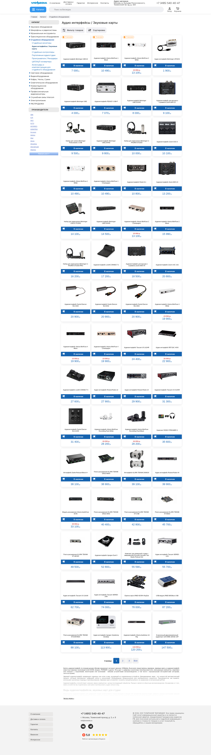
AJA (31, 118)
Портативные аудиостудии (43, 55)
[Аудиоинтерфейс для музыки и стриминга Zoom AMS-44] (136, 251)
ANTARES (33, 126)
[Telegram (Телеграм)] (91, 726)
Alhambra (33, 144)
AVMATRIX (34, 129)
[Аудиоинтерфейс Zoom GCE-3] (167, 128)
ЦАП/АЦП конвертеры (42, 62)
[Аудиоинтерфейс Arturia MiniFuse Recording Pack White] (106, 416)
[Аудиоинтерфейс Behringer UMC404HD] (106, 208)
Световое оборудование (42, 73)
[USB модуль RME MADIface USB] (167, 581)
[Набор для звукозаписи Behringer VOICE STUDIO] (75, 208)
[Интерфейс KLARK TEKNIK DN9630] (136, 458)
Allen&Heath (34, 147)
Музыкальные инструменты (43, 33)
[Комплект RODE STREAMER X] (167, 416)
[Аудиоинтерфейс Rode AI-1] (136, 168)
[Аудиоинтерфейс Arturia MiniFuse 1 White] (75, 168)
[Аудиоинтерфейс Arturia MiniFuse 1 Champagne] (106, 168)
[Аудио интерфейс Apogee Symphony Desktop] (106, 622)
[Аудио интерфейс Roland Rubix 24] (136, 376)
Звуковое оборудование (41, 27)
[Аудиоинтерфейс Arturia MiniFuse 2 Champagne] (136, 208)
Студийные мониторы (41, 43)
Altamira (33, 150)
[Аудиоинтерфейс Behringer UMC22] (75, 45)
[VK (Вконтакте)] (84, 726)
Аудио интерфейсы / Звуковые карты (44, 47)
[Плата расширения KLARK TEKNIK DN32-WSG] (106, 499)
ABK (31, 115)
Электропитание (38, 100)
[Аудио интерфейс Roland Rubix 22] (106, 376)
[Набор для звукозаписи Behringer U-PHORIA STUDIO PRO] (75, 251)
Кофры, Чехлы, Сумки (40, 79)
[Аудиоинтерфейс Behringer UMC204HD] (106, 128)
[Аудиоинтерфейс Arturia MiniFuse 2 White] (136, 45)
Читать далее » (68, 698)
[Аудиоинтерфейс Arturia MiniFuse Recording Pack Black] (136, 416)
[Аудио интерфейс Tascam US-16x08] (75, 581)
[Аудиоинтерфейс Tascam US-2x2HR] (136, 333)
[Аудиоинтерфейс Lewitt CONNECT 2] (106, 251)
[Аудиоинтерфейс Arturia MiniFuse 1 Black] (106, 45)
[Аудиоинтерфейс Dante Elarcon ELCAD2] (136, 291)
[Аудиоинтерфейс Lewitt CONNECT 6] (75, 376)
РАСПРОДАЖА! (37, 104)
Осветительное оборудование (44, 83)
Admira (32, 135)
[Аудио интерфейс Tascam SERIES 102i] (167, 541)
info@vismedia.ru (86, 721)
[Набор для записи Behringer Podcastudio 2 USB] (75, 128)
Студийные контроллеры (43, 52)
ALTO (32, 123)
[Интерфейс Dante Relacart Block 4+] (75, 458)
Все (135, 660)
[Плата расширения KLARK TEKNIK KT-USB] (136, 499)
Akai (31, 138)
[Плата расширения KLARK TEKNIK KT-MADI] (167, 499)
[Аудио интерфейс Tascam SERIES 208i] (106, 581)
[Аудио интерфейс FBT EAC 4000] (167, 333)
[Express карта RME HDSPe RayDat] (136, 581)
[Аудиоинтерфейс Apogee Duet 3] (106, 541)
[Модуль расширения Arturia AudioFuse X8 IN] (75, 499)
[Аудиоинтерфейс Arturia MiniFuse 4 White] (167, 291)
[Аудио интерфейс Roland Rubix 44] (167, 458)
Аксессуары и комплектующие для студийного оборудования (43, 67)
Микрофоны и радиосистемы (44, 30)
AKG (31, 120)
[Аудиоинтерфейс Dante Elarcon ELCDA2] (106, 291)
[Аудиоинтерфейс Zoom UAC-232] (167, 251)
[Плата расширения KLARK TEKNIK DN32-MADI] (106, 458)
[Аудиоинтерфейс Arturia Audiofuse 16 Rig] (136, 622)
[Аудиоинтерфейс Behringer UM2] (75, 87)
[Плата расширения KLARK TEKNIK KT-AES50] (75, 541)
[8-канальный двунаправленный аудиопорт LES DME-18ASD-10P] (167, 622)
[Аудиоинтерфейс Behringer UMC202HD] (136, 87)
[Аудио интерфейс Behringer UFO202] (167, 45)
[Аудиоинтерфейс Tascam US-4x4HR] (167, 376)
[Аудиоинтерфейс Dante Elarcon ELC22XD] (75, 416)
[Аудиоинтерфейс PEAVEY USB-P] (106, 87)
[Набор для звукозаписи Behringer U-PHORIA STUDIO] (136, 128)
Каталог (36, 22)
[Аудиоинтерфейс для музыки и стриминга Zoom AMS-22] (167, 87)
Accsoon (33, 132)
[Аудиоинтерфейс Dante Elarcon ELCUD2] (75, 291)
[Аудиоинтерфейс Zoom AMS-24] (167, 168)
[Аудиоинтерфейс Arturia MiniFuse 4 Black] (75, 333)
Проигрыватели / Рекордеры (45, 58)
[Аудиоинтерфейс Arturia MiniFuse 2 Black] (167, 208)
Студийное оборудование (42, 40)
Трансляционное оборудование (45, 37)
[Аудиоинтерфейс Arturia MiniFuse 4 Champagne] (106, 333)
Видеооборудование (40, 76)
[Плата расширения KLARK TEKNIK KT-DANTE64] (75, 622)
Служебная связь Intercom (42, 97)
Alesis (32, 141)
